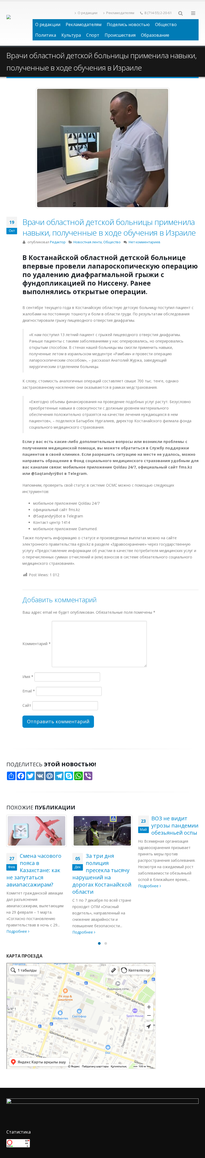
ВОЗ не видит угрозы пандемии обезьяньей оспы (109, 825)
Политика (45, 35)
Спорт (92, 35)
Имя (27, 676)
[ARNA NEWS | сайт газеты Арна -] (19, 23)
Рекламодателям (120, 13)
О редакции (87, 13)
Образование (155, 35)
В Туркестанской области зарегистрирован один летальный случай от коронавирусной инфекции (168, 840)
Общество (166, 24)
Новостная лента (87, 242)
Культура (71, 35)
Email (28, 690)
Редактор (58, 242)
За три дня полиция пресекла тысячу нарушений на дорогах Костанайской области (35, 873)
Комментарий (36, 643)
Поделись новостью (128, 24)
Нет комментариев (144, 242)
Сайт (26, 705)
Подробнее (17, 932)
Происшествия (120, 35)
